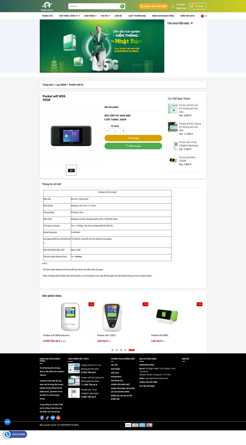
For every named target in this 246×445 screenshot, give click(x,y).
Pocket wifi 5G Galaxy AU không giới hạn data (190, 127)
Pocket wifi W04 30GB (105, 335)
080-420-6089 (148, 386)
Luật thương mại (137, 15)
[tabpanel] (69, 322)
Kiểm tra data (188, 15)
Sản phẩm (89, 15)
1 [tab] (114, 350)
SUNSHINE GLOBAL (69, 424)
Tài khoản (180, 4)
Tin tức (104, 15)
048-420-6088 (18, 434)
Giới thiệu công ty (68, 15)
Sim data (115, 372)
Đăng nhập (181, 8)
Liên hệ (118, 15)
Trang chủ (47, 15)
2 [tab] (121, 350)
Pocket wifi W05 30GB (159, 335)
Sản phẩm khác (52, 295)
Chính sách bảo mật (120, 384)
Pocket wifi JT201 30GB (52, 335)
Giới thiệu (115, 369)
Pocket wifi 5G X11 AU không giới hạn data (188, 108)
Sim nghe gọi (117, 380)
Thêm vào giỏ (134, 146)
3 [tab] (125, 350)
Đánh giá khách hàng (163, 15)
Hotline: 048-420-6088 (154, 6)
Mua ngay (134, 138)
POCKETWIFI (116, 376)
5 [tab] (134, 350)
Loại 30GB (61, 84)
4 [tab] (129, 350)
